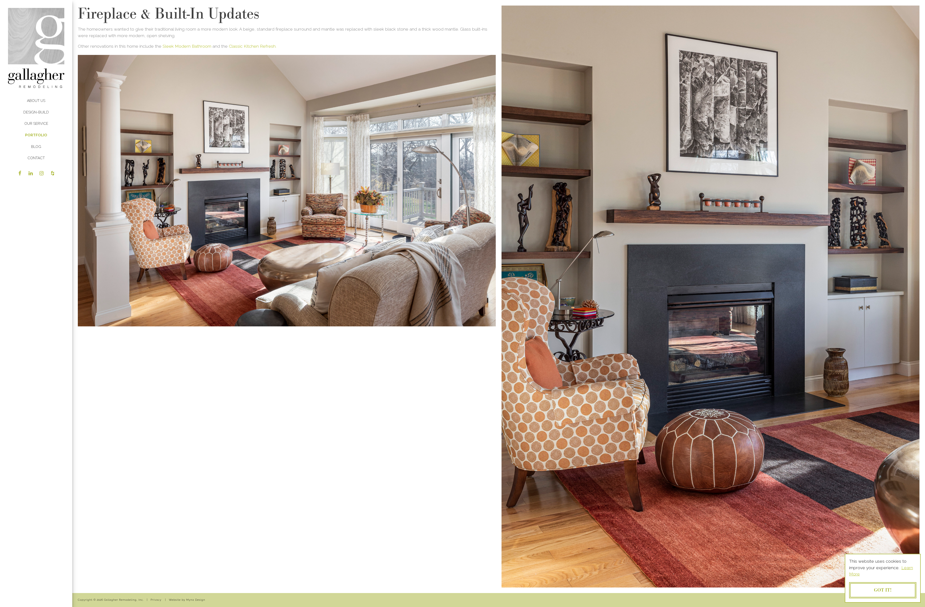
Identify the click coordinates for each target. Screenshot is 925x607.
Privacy (156, 599)
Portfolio (36, 135)
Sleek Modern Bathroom (187, 46)
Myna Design (195, 599)
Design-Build (36, 112)
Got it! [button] (883, 590)
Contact (36, 158)
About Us (36, 100)
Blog (36, 146)
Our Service (36, 123)
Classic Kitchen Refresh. (252, 46)
